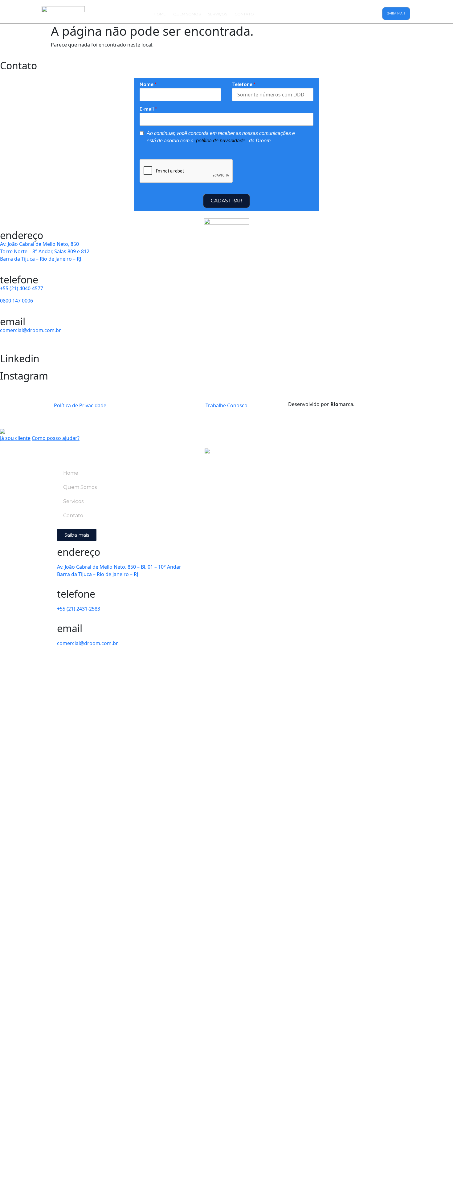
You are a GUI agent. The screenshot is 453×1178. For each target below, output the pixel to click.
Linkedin (19, 358)
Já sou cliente (15, 438)
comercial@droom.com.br (30, 330)
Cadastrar (226, 201)
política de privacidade (221, 140)
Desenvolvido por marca (321, 404)
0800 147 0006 (16, 300)
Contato (244, 14)
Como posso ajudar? (56, 438)
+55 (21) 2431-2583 (78, 608)
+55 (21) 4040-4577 (21, 288)
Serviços (217, 14)
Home (160, 14)
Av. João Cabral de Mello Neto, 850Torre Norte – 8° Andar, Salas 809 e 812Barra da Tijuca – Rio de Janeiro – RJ (44, 251)
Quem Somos (187, 14)
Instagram (24, 375)
